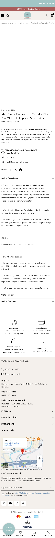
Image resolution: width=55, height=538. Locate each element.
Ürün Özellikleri (10, 178)
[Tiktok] (16, 503)
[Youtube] (10, 503)
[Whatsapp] (23, 503)
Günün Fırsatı (9, 529)
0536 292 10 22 (12, 369)
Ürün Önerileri (9, 301)
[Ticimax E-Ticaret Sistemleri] (28, 527)
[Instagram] (3, 503)
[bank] (27, 516)
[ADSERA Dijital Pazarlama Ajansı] (27, 522)
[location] (22, 453)
